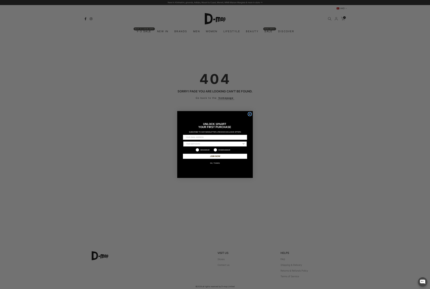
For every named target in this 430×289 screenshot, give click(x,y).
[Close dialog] (249, 114)
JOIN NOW (215, 156)
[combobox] (214, 144)
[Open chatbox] (422, 282)
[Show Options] (243, 144)
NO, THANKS (215, 163)
